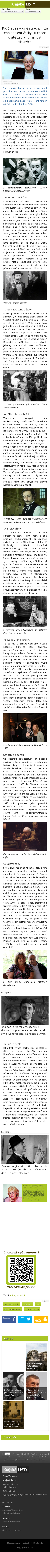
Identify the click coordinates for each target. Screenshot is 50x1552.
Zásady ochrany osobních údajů (18, 1543)
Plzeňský (34, 1454)
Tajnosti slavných (11, 1304)
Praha (7, 1454)
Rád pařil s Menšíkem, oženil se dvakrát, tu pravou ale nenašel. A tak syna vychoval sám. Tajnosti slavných (23, 1030)
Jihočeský (25, 1454)
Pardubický (36, 1457)
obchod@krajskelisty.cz (11, 1521)
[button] (12, 11)
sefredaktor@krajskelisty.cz (12, 1510)
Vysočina (45, 1457)
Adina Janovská (17, 1295)
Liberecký (12, 1457)
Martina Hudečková (12, 1309)
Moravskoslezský (33, 1460)
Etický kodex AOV (37, 1543)
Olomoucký (20, 1460)
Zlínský (43, 1460)
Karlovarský (43, 1454)
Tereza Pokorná (32, 1309)
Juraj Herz (28, 1304)
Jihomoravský (9, 1460)
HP (38, 1304)
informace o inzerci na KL (11, 1530)
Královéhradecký (24, 1457)
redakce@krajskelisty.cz (11, 1513)
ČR (2, 1454)
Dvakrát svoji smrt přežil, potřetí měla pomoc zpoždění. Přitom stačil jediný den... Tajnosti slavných (24, 1169)
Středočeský (16, 1454)
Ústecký (4, 1457)
